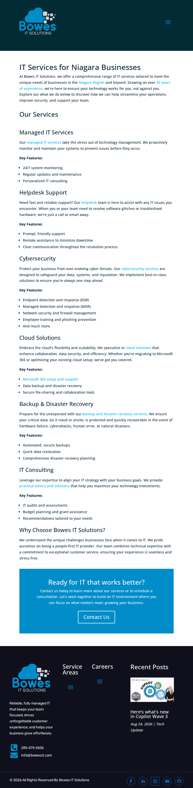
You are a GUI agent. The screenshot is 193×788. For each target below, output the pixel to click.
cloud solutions (138, 347)
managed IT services (44, 142)
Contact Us (96, 617)
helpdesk (89, 202)
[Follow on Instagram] (155, 781)
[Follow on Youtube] (167, 781)
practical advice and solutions (44, 485)
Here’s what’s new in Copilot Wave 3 (149, 714)
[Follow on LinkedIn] (143, 781)
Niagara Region (92, 82)
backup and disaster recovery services (114, 413)
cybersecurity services (140, 268)
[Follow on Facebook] (131, 781)
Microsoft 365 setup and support (50, 379)
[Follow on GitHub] (179, 781)
